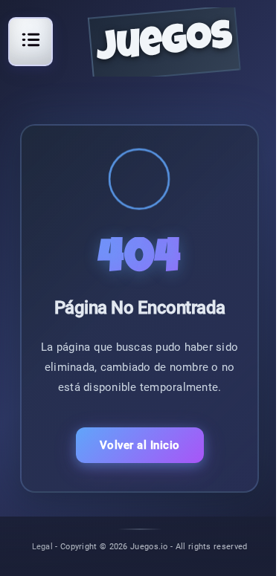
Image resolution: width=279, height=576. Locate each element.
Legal (43, 546)
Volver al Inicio (140, 445)
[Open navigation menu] (30, 39)
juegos (164, 45)
